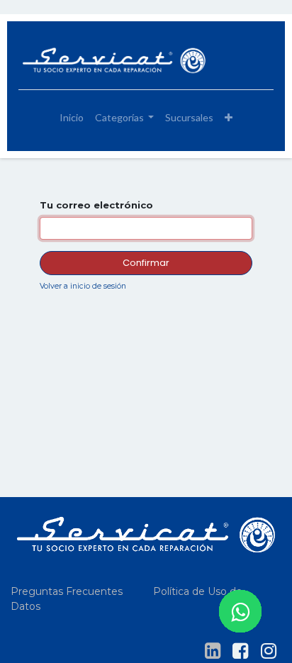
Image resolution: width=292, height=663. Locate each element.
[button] (228, 117)
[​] (212, 651)
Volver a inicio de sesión (83, 286)
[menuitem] (71, 117)
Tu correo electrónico (96, 205)
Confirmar (146, 262)
